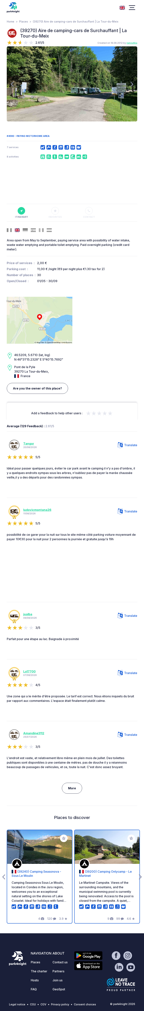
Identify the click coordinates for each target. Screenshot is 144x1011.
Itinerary (21, 216)
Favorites (55, 216)
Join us (57, 980)
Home (10, 21)
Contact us (60, 962)
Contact (89, 216)
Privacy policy (60, 1004)
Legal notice (17, 1004)
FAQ (34, 989)
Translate (130, 445)
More (72, 788)
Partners (58, 971)
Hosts (35, 980)
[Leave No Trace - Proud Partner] (121, 984)
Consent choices (85, 1004)
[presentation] (12, 84)
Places (23, 21)
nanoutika (132, 42)
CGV (43, 1004)
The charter (39, 971)
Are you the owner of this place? (37, 388)
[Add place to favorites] (64, 838)
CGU (33, 1004)
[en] (122, 7)
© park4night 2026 (122, 1004)
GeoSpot (58, 989)
